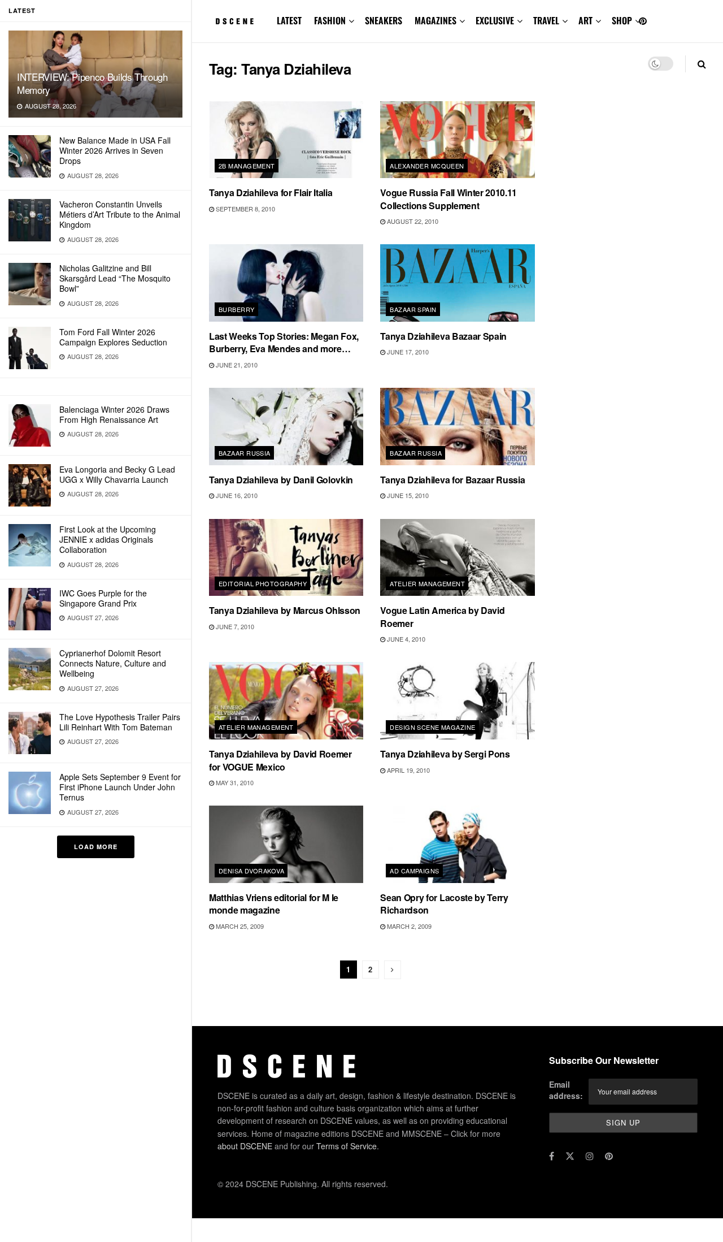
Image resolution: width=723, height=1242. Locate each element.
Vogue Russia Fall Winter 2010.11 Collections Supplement (448, 198)
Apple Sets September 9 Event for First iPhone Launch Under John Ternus (120, 787)
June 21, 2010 (236, 364)
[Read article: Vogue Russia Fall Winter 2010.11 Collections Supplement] (457, 140)
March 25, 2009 (239, 926)
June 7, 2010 (234, 626)
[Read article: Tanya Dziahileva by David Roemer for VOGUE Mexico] (286, 700)
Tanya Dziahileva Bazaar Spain (443, 336)
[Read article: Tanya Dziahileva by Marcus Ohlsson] (286, 557)
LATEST (289, 20)
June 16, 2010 (236, 495)
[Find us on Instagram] (590, 1156)
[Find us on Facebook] (551, 1156)
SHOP (622, 20)
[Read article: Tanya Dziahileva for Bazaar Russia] (457, 426)
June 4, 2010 (405, 638)
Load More (95, 846)
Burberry (237, 309)
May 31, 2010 (234, 782)
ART (585, 20)
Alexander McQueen (427, 165)
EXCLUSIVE (495, 20)
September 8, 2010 (244, 208)
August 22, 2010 (411, 221)
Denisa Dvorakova (251, 870)
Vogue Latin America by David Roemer (442, 616)
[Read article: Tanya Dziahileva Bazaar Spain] (457, 283)
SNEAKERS (383, 20)
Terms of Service (346, 1146)
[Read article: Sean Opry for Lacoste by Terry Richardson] (457, 844)
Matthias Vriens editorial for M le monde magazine (273, 903)
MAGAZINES (435, 20)
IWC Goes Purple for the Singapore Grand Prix (103, 598)
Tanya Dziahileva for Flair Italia (270, 192)
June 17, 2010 (407, 351)
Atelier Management (427, 583)
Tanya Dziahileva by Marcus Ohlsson (284, 610)
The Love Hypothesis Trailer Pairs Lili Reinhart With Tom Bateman (119, 722)
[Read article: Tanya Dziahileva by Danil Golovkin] (286, 426)
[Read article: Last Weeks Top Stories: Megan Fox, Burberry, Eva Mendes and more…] (286, 283)
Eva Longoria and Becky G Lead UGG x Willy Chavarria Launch (117, 474)
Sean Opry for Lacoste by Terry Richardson (444, 903)
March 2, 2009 (408, 926)
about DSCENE (244, 1146)
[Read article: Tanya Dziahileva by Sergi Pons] (457, 700)
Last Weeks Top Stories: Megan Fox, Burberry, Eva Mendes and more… (284, 342)
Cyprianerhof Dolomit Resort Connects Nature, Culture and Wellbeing (112, 663)
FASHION (330, 20)
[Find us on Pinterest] (643, 21)
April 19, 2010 (407, 769)
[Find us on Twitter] (569, 1156)
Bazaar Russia (245, 452)
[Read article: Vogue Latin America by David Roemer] (457, 557)
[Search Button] (702, 63)
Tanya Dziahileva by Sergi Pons (444, 753)
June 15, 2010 (407, 495)
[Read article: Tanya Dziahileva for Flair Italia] (286, 140)
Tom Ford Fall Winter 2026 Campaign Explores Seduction (113, 337)
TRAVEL (546, 20)
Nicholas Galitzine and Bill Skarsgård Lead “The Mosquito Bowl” (115, 278)
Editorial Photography (263, 583)
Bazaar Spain (413, 309)
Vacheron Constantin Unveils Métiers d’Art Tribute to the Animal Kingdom (119, 214)
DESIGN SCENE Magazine (432, 727)
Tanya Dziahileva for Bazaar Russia (452, 479)
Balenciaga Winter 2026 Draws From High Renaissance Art (114, 414)
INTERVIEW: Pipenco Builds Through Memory (92, 83)
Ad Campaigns (414, 870)
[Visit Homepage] (235, 21)
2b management (247, 165)
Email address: (566, 1090)
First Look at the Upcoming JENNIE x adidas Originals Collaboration (107, 539)
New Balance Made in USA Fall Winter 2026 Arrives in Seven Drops (115, 150)
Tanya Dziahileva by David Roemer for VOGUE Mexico (280, 760)
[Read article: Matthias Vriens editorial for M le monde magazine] (286, 844)
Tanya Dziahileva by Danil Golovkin (281, 479)
